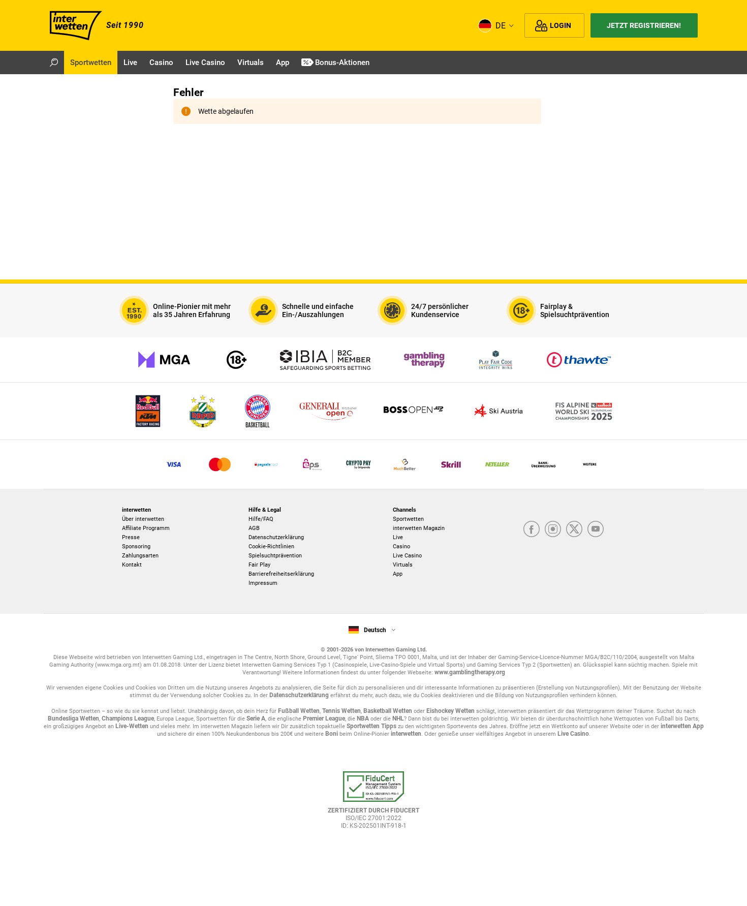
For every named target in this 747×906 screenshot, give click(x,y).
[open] (373, 804)
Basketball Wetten (387, 710)
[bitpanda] (358, 464)
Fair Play (259, 564)
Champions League (128, 718)
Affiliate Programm (146, 528)
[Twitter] (574, 529)
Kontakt (132, 564)
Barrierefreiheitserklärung (281, 574)
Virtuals (403, 564)
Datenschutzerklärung (276, 537)
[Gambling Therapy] (424, 360)
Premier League (324, 718)
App (397, 574)
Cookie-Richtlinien (271, 546)
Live (398, 537)
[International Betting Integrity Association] (325, 360)
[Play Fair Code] (495, 360)
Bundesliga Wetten (73, 718)
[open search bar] (54, 62)
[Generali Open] (327, 411)
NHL (398, 718)
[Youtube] (595, 529)
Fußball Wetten (299, 710)
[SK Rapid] (203, 411)
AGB (254, 528)
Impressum (262, 583)
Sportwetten (408, 519)
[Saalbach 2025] (583, 411)
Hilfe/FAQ (260, 519)
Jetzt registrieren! (644, 25)
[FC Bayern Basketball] (257, 411)
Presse (131, 537)
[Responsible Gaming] (236, 360)
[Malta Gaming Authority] (164, 360)
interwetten (406, 733)
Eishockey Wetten (450, 710)
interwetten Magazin (419, 528)
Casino (401, 546)
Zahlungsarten (140, 555)
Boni (331, 733)
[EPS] (312, 464)
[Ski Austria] (498, 411)
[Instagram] (553, 529)
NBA (363, 718)
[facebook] (531, 529)
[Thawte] (579, 360)
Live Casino (407, 555)
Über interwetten (143, 519)
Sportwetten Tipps (371, 726)
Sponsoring (136, 546)
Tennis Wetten (341, 710)
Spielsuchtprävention (275, 555)
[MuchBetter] (405, 464)
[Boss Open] (413, 411)
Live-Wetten (131, 726)
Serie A (255, 718)
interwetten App (682, 726)
